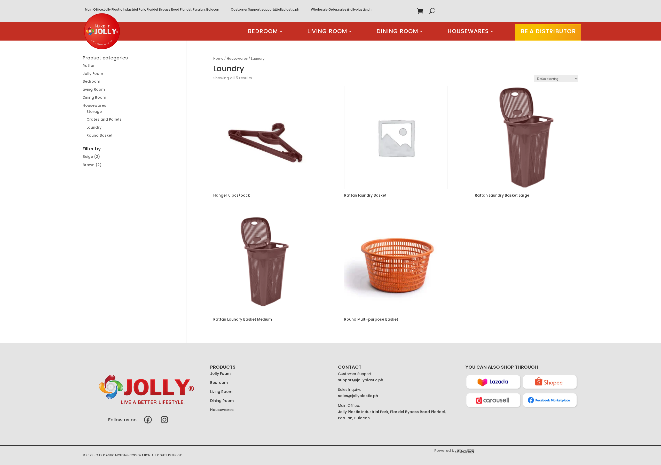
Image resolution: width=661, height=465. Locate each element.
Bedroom (263, 32)
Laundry (93, 127)
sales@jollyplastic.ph (355, 9)
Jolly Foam (93, 73)
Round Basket (99, 135)
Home (218, 58)
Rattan (89, 65)
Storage (94, 111)
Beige (88, 156)
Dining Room (397, 32)
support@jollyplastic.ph (280, 9)
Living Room (327, 32)
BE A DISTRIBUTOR (548, 31)
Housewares (468, 32)
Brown (89, 164)
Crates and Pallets (104, 119)
